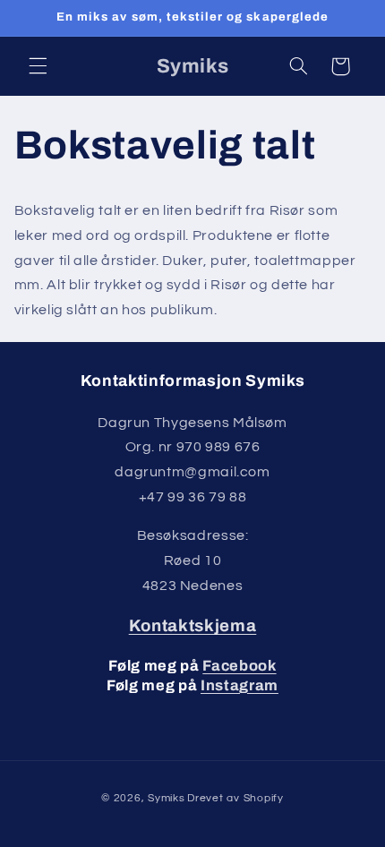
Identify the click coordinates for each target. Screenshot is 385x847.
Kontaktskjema (193, 626)
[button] (37, 66)
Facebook (239, 665)
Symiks (166, 798)
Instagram (239, 685)
